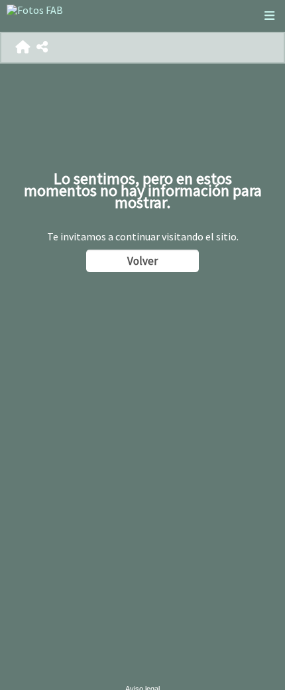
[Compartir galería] (42, 47)
